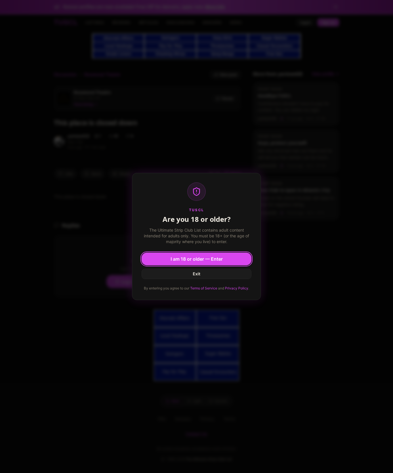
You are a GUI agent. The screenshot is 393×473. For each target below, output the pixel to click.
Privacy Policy (236, 288)
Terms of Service (203, 288)
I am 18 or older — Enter (197, 259)
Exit (196, 273)
